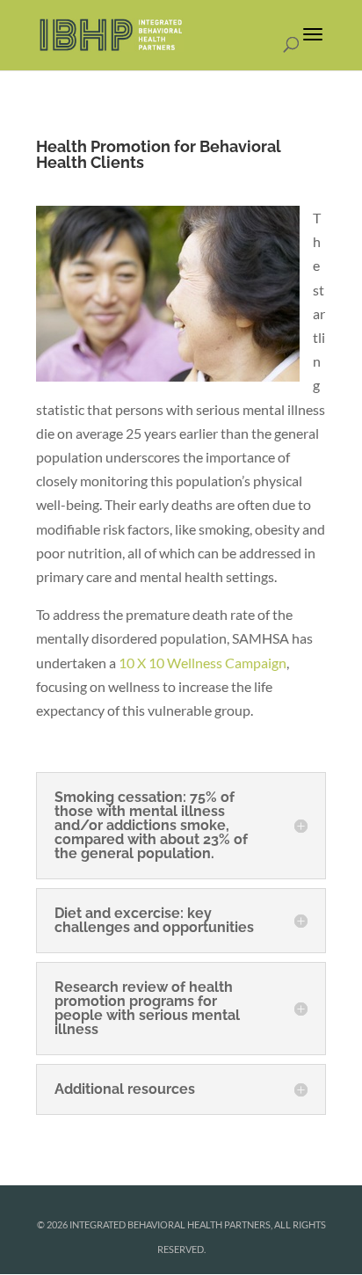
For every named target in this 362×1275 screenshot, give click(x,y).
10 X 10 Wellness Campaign (202, 662)
